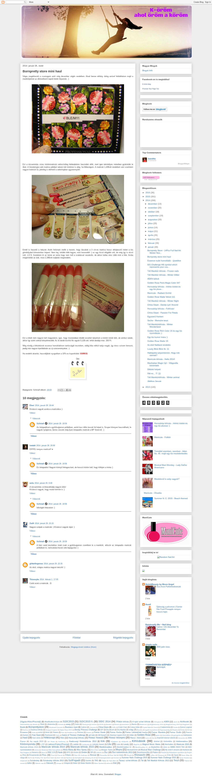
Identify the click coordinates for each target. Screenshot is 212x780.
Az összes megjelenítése (180, 683)
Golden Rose (144, 735)
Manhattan (169, 744)
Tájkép (104, 760)
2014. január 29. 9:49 (43, 483)
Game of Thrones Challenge (73, 735)
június (151, 227)
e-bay (131, 730)
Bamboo (109, 724)
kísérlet (157, 741)
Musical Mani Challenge (151, 750)
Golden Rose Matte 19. (158, 341)
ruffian (153, 755)
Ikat (153, 738)
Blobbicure (143, 724)
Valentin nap (39, 763)
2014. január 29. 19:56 (57, 464)
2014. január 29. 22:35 (53, 564)
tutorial (22, 763)
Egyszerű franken (155, 316)
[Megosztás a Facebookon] (67, 390)
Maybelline (155, 747)
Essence (24, 732)
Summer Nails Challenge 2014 (134, 758)
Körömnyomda (27, 744)
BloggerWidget (183, 164)
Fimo (62, 732)
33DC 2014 (104, 721)
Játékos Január (154, 381)
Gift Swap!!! (102, 735)
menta (37, 750)
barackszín (125, 724)
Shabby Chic (39, 758)
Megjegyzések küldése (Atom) (83, 647)
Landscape (85, 744)
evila (32, 483)
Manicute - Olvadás (153, 493)
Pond (53, 755)
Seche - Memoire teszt (157, 320)
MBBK (165, 747)
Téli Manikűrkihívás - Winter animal (163, 377)
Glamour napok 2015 (118, 735)
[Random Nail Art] (166, 557)
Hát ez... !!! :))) (154, 373)
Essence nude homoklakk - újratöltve (164, 260)
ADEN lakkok (153, 279)
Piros (44, 755)
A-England (157, 722)
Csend (155, 727)
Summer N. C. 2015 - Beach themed (171, 498)
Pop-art (59, 755)
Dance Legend (186, 727)
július (150, 223)
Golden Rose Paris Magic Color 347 (163, 283)
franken (26, 735)
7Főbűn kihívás (122, 722)
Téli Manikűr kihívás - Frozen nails (163, 271)
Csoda (175, 727)
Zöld (114, 763)
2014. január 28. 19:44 (44, 405)
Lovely (126, 744)
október (151, 212)
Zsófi (32, 523)
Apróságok (160, 667)
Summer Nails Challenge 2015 (163, 758)
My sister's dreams (172, 750)
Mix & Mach (95, 750)
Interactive (181, 738)
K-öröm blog (146, 84)
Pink (24, 755)
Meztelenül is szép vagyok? (166, 479)
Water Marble (86, 763)
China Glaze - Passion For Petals (162, 313)
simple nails (151, 644)
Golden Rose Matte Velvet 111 (161, 297)
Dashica (25, 730)
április (151, 235)
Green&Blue (166, 735)
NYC (68, 752)
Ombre (84, 752)
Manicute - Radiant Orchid (159, 293)
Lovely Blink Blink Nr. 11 (158, 349)
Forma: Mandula (158, 732)
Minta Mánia (68, 750)
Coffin (114, 727)
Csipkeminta (165, 727)
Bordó (22, 727)
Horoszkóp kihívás (76, 738)
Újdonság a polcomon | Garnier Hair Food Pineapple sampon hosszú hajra (169, 609)
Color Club (122, 727)
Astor (77, 724)
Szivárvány (34, 760)
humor (147, 738)
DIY (101, 730)
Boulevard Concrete (56, 727)
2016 (148, 192)
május (151, 231)
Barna (134, 724)
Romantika (103, 755)
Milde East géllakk (54, 750)
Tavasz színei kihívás (128, 760)
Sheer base (50, 758)
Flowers (88, 732)
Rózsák (129, 755)
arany (68, 724)
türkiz (29, 763)
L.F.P (43, 744)
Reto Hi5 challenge (80, 755)
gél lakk (92, 735)
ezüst (40, 732)
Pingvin (189, 752)
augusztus (153, 219)
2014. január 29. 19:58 (57, 423)
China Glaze (103, 727)
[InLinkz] (143, 570)
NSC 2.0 (51, 752)
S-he (169, 755)
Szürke (88, 760)
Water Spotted (99, 763)
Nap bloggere (24, 752)
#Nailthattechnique (52, 722)
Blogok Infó (147, 70)
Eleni (32, 405)
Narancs (35, 752)
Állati (42, 724)
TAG (96, 760)
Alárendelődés (25, 724)
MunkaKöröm (132, 750)
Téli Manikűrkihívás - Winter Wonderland (160, 325)
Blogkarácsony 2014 (156, 724)
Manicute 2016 (183, 744)
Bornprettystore (36, 727)
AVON (101, 724)
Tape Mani (112, 760)
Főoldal (76, 637)
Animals (60, 724)
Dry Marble (121, 730)
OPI (91, 752)
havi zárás (36, 738)
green (158, 735)
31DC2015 (68, 721)
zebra (108, 763)
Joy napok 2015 (36, 741)
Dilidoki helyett (154, 369)
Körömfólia (168, 741)
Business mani (71, 727)
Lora (118, 744)
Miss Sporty (82, 750)
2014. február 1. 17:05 (49, 579)
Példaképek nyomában (176, 752)
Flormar (80, 732)
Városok (49, 763)
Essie (34, 732)
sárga (22, 758)
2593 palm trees (163, 647)
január (151, 247)
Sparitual (69, 758)
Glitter (131, 735)
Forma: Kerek (99, 732)
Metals (44, 750)
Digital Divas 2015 (66, 730)
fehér (48, 732)
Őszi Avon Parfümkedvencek (168, 587)
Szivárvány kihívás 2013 (53, 760)
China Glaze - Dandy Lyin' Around (162, 305)
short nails (60, 758)
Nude (60, 752)
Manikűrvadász (105, 747)
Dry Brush (110, 730)
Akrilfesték (184, 722)
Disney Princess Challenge (86, 730)
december (153, 204)
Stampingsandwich (104, 758)
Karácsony (61, 741)
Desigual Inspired (51, 730)
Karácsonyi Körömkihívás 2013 (82, 741)
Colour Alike (135, 727)
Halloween (187, 735)
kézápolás (125, 741)
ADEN (166, 722)
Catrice (84, 727)
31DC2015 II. (86, 721)
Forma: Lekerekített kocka (136, 732)
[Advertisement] (72, 704)
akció (175, 722)
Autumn (94, 724)
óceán (75, 752)
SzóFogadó (74, 760)
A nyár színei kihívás (141, 722)
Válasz (32, 413)
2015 (148, 196)
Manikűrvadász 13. (141, 747)
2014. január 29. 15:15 (44, 523)
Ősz (106, 752)
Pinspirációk (34, 755)
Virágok (67, 763)
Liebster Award (98, 744)
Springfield (78, 758)
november (153, 208)
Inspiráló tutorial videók (166, 738)
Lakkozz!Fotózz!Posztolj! (58, 744)
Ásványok (85, 724)
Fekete (55, 732)
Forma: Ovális (175, 732)
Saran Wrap (185, 755)
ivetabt (32, 445)
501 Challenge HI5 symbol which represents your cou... (162, 265)
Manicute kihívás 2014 (53, 747)
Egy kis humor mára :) (157, 337)
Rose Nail (113, 755)
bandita (152, 158)
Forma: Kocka (116, 732)
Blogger (118, 774)
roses (121, 755)
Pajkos (155, 752)
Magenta (136, 744)
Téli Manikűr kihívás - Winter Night (163, 301)
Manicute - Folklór (162, 437)
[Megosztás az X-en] (64, 390)
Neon (43, 752)
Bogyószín (186, 724)
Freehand (48, 735)
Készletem (114, 741)
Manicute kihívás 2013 (29, 747)
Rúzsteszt (161, 755)
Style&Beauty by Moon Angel (159, 584)
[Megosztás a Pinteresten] (70, 390)
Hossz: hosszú (95, 737)
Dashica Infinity (37, 730)
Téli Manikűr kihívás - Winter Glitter (163, 275)
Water (75, 763)
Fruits (57, 735)
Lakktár (76, 744)
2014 (148, 200)
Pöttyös (68, 755)
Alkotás (35, 724)
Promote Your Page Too (150, 89)
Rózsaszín (139, 755)
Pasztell (163, 752)
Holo (62, 738)
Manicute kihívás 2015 (82, 747)
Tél (142, 760)
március (152, 239)
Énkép (182, 730)
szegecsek (23, 760)
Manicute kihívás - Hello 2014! (161, 359)
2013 (148, 387)
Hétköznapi (49, 737)
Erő (188, 730)
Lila (109, 744)
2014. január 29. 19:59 (57, 541)
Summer (116, 758)
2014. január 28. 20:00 (45, 445)
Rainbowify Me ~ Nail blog (158, 624)
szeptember (153, 215)
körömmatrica (182, 741)
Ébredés (139, 730)
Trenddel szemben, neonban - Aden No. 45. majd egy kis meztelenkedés (170, 452)
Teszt (176, 760)
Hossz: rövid (135, 738)
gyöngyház (177, 735)
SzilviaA (40, 423)
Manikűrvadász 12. (124, 747)
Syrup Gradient (184, 758)
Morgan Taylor (106, 750)
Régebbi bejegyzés (123, 637)
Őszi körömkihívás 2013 (122, 752)
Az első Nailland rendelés (158, 345)
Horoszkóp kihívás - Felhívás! (160, 309)
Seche (30, 758)
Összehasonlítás (143, 752)
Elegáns (175, 730)
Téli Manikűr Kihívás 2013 (158, 760)
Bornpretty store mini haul (159, 257)
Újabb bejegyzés (31, 637)
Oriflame (99, 752)
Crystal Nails (147, 727)
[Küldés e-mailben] (59, 390)
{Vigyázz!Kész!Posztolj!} (30, 722)
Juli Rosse (51, 741)
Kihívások (139, 741)
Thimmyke (34, 579)
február (151, 243)
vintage (58, 763)
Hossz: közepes (117, 737)
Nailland (186, 750)
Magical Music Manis (151, 744)
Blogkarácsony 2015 (173, 724)
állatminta (51, 724)
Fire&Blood (70, 732)
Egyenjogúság (165, 730)
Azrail (148, 604)
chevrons (93, 727)
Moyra (119, 749)
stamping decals (90, 758)
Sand (176, 755)
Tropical (187, 760)
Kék (103, 741)
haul (25, 737)
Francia (189, 732)
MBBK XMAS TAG (177, 747)
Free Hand (36, 735)
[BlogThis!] (61, 390)
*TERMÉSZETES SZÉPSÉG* (158, 664)
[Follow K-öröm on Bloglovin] (154, 110)
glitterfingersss (36, 564)
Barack (117, 724)
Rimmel (93, 755)
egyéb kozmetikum (151, 730)
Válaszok (36, 418)
